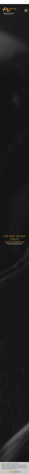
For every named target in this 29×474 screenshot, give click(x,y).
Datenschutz (16, 471)
